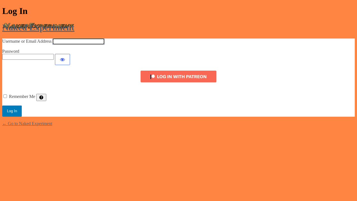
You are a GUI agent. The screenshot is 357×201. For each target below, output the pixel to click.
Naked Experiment (38, 27)
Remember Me (22, 96)
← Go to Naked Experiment (27, 123)
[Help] (41, 97)
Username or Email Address (27, 41)
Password (10, 51)
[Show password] (62, 59)
